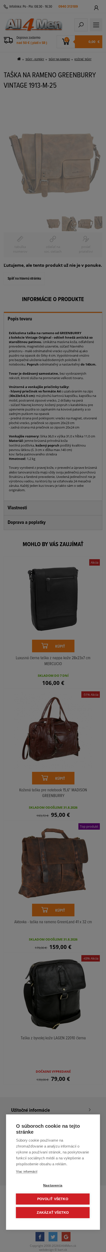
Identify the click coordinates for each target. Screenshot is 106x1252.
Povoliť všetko (52, 1199)
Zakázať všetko (53, 1212)
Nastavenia (52, 1185)
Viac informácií (26, 1171)
